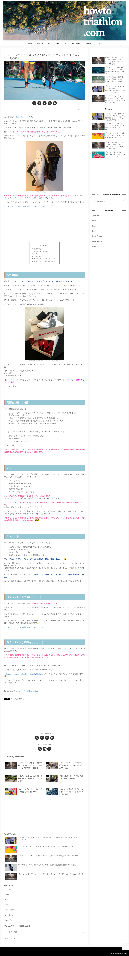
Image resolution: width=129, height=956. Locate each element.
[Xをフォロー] (40, 749)
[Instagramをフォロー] (45, 749)
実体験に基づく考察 (41, 251)
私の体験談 (38, 249)
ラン (16, 674)
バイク (24, 674)
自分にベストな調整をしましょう (45, 261)
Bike (8, 699)
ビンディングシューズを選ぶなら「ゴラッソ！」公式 (24, 206)
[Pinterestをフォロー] (49, 749)
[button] (55, 103)
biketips (22, 699)
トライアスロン (36, 674)
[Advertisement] (44, 226)
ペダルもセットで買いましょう (44, 259)
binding (15, 699)
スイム (8, 674)
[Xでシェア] (34, 103)
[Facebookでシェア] (39, 103)
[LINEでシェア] (45, 103)
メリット (37, 254)
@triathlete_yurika (21, 117)
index (42, 245)
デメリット (38, 256)
